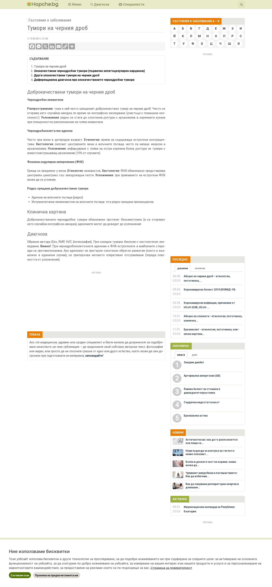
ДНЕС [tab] (194, 355)
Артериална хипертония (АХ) (202, 375)
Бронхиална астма (196, 415)
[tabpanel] (208, 305)
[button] (74, 4)
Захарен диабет (194, 362)
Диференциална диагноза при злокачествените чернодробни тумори (84, 80)
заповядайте (94, 355)
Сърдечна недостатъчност (202, 402)
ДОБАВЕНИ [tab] (182, 268)
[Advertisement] (96, 301)
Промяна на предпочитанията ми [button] (56, 575)
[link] (171, 568)
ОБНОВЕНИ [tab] (200, 268)
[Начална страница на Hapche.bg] (42, 6)
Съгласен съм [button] (20, 575)
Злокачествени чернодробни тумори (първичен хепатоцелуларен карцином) (89, 71)
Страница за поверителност (171, 568)
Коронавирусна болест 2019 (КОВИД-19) (209, 289)
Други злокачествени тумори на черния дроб (67, 75)
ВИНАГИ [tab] (181, 355)
